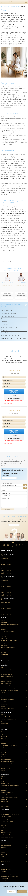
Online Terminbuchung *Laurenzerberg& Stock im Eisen (14, 391)
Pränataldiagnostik (5, 717)
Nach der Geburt (5, 726)
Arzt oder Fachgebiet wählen (6, 483)
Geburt (2, 721)
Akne (2, 779)
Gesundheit (6, 6)
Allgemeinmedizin (5, 734)
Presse (2, 650)
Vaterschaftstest (5, 878)
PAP (2, 697)
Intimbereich (4, 854)
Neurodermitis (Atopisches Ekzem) (9, 797)
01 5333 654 (14, 395)
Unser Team (4, 622)
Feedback (3, 629)
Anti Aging (3, 825)
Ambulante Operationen (7, 676)
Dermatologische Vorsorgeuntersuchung (11, 785)
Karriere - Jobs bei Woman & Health (10, 627)
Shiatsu (3, 766)
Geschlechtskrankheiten (7, 792)
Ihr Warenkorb (4, 880)
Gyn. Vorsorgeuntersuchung (8, 674)
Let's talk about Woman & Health (9, 640)
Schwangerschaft (6, 712)
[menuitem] (14, 620)
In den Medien (4, 645)
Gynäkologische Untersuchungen (9, 690)
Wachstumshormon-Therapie (10, 336)
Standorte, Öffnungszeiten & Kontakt (10, 624)
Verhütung (3, 706)
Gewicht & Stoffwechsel (7, 837)
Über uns (3, 618)
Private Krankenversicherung (8, 647)
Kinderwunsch (4, 704)
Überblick (3, 667)
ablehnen (11, 891)
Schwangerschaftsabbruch (7, 699)
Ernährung (3, 743)
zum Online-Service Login (7, 631)
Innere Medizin (4, 736)
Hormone (3, 692)
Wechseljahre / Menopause (7, 708)
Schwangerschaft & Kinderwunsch (9, 876)
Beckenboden (4, 867)
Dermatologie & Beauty (6, 869)
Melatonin (4, 322)
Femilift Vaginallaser (6, 683)
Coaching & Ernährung (6, 828)
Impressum (3, 652)
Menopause (7, 107)
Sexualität (3, 702)
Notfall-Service (4, 636)
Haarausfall (4, 795)
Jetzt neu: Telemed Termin (7, 669)
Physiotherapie (4, 757)
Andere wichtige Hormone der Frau (13, 338)
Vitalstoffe (3, 830)
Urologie (3, 770)
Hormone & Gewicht (6, 816)
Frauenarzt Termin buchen (7, 672)
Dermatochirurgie (5, 783)
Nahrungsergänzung (6, 874)
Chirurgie (3, 741)
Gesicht (3, 852)
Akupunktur (3, 738)
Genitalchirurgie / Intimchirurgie (9, 686)
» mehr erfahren (14, 525)
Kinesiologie (4, 750)
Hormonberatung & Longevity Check (10, 814)
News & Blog (4, 638)
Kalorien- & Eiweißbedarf (7, 835)
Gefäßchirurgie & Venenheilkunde (9, 745)
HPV (2, 695)
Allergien (3, 781)
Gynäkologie (4, 665)
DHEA (3, 319)
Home (2, 6)
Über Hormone (6, 311)
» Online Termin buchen (9, 478)
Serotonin (4, 330)
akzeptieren (22, 891)
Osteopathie (4, 754)
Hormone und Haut (7, 316)
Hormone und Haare (8, 313)
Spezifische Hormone (15, 6)
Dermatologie (5, 774)
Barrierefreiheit (4, 654)
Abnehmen (3, 847)
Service (2, 634)
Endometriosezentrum (6, 681)
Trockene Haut (4, 801)
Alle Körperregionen (6, 861)
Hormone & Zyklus (5, 819)
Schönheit (4, 840)
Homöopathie (4, 747)
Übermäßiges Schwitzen (7, 804)
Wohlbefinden (5, 810)
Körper (2, 856)
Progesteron (5, 324)
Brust (2, 679)
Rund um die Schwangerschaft (8, 719)
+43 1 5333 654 (7, 564)
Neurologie (3, 752)
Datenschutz (4, 656)
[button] (26, 1)
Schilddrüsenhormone (8, 327)
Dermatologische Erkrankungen (9, 788)
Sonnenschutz (4, 799)
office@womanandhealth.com (14, 398)
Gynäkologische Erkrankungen (8, 688)
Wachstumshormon (7, 333)
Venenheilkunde (5, 806)
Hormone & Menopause (7, 821)
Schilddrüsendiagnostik (7, 764)
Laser (2, 859)
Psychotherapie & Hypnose (7, 761)
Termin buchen (7, 293)
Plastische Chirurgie (6, 759)
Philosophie (4, 643)
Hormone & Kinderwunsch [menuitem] (7, 823)
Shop (2, 864)
